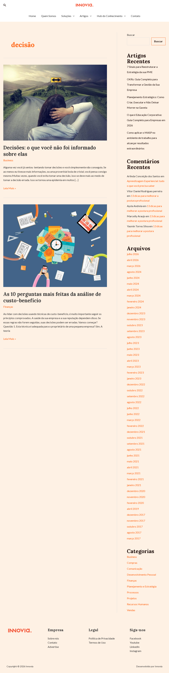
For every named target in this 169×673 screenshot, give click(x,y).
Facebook (135, 638)
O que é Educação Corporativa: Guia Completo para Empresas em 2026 (146, 120)
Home (32, 15)
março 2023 (133, 366)
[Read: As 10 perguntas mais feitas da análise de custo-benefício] (55, 245)
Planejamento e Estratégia (141, 586)
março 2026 (133, 265)
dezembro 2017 (136, 514)
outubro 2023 (135, 325)
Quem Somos (48, 15)
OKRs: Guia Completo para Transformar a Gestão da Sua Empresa (143, 84)
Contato (135, 15)
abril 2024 (133, 289)
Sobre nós (53, 638)
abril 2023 (133, 360)
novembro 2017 (136, 520)
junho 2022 (133, 413)
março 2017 (133, 538)
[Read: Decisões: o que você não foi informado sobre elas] (55, 102)
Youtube (134, 642)
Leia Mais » (9, 188)
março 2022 (133, 419)
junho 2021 (133, 455)
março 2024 (133, 295)
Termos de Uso (97, 642)
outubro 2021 (135, 437)
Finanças (8, 306)
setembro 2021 (135, 443)
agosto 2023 (134, 336)
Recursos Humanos (138, 604)
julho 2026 (133, 254)
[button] (4, 5)
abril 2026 (133, 259)
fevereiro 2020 (135, 502)
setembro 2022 (135, 396)
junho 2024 (133, 277)
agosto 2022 (134, 402)
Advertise (53, 646)
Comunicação (134, 568)
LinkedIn (134, 646)
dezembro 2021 (136, 431)
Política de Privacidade (102, 638)
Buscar (131, 34)
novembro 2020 (136, 496)
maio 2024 (133, 283)
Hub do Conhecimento (109, 15)
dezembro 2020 (136, 490)
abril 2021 (133, 467)
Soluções (66, 15)
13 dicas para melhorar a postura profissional (145, 231)
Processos (133, 592)
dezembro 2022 (136, 384)
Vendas (131, 610)
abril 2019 (133, 508)
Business (8, 160)
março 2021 (133, 473)
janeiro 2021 (134, 485)
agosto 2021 (134, 449)
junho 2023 (133, 348)
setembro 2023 (135, 331)
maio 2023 (133, 354)
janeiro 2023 (134, 378)
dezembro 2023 (136, 313)
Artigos (84, 15)
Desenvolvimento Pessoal (141, 574)
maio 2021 (133, 461)
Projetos (132, 598)
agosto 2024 (134, 271)
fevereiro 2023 (135, 372)
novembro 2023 (136, 319)
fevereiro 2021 (135, 479)
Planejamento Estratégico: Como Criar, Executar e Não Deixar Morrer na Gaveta (145, 102)
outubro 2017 (135, 526)
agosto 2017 (134, 532)
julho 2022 (133, 408)
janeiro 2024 (134, 307)
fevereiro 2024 (135, 301)
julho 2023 (133, 342)
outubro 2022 (135, 390)
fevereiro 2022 (135, 425)
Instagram (135, 650)
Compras (132, 562)
